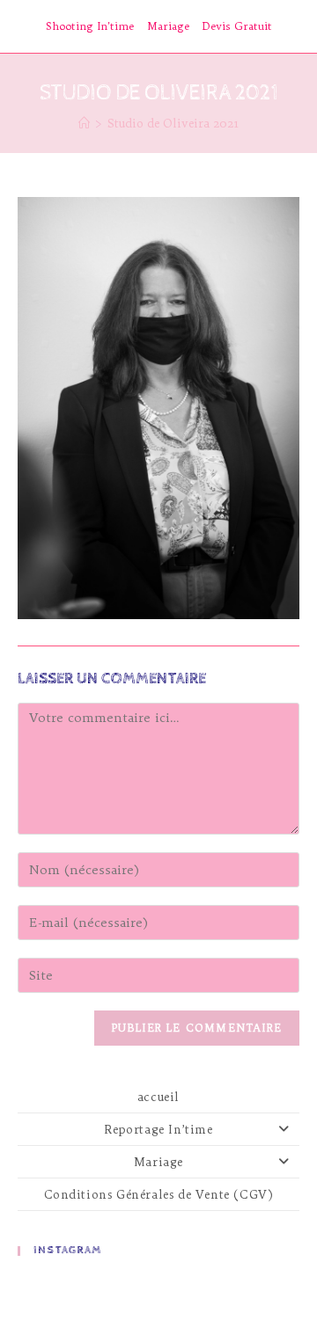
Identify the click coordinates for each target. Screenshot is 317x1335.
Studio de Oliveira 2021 (173, 123)
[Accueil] (84, 123)
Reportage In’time (158, 1129)
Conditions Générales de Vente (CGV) (159, 1194)
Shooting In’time (90, 26)
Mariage (168, 26)
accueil (158, 1097)
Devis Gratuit (237, 26)
